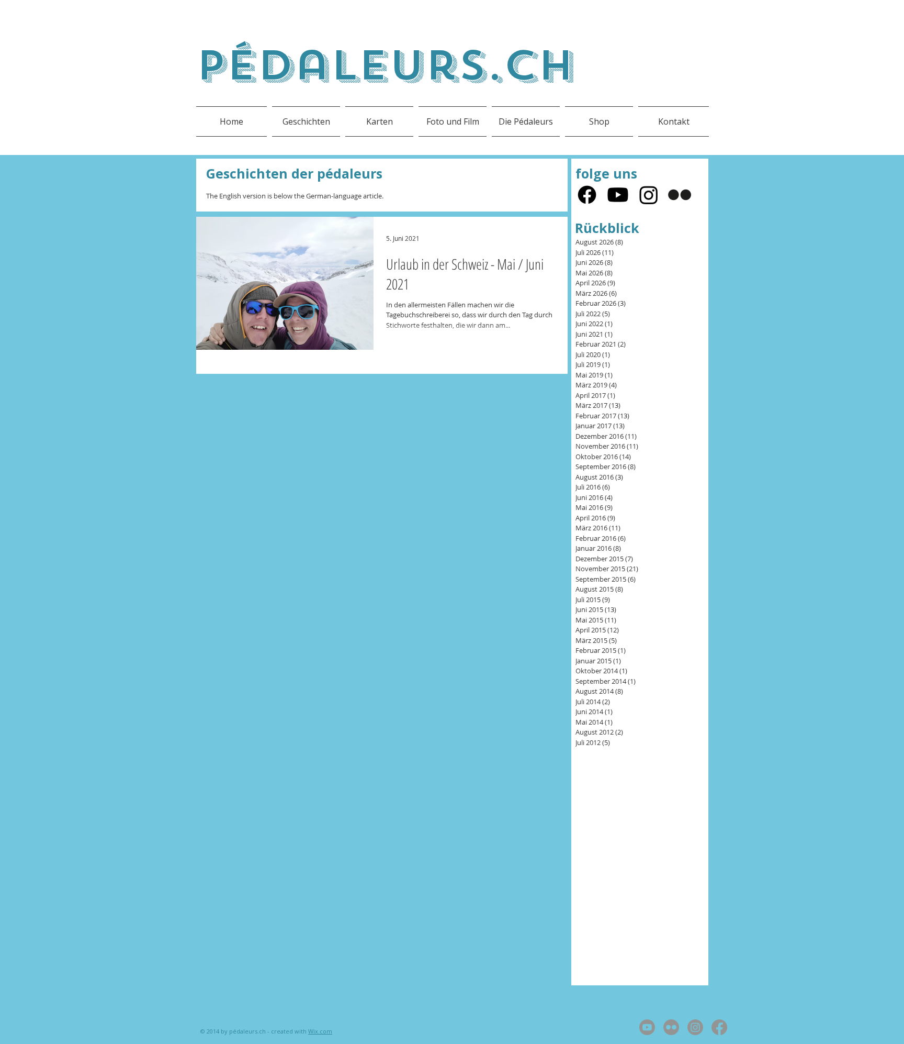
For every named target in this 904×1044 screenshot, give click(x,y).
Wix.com (320, 1031)
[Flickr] (680, 195)
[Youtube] (618, 195)
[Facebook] (587, 195)
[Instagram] (649, 195)
